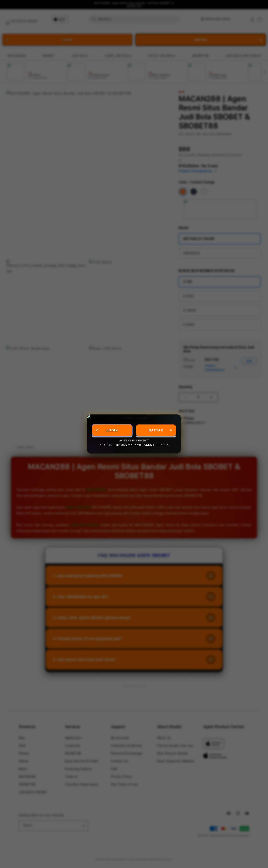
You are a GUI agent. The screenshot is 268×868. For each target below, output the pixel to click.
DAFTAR (156, 430)
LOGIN (112, 430)
